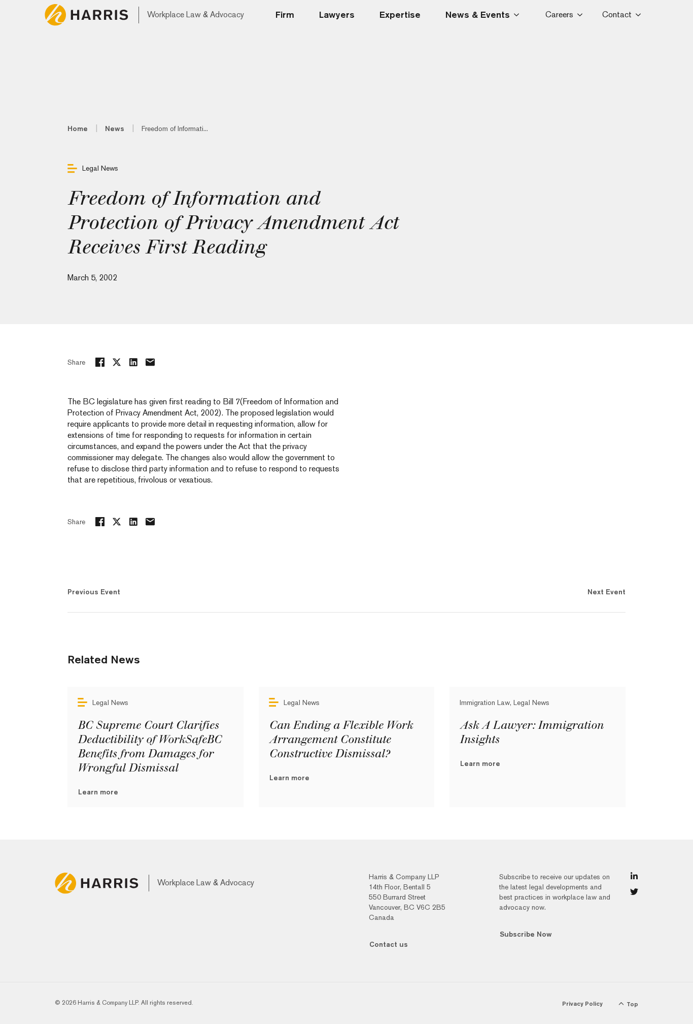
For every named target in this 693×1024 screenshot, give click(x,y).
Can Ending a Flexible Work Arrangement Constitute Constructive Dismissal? (340, 739)
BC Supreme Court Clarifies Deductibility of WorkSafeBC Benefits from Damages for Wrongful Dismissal (149, 747)
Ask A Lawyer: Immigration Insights (531, 732)
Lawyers (337, 14)
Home (77, 128)
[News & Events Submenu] (519, 14)
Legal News (100, 168)
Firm (284, 14)
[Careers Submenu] (581, 15)
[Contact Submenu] (640, 15)
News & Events (477, 14)
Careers (559, 14)
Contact (617, 14)
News (114, 128)
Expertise (400, 14)
